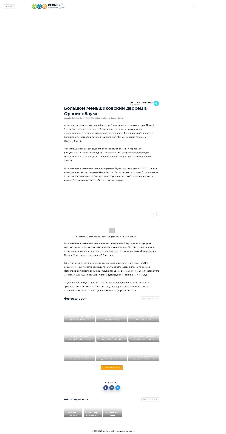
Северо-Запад (117, 118)
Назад (10, 6)
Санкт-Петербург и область (98, 118)
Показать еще (111, 368)
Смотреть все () (149, 299)
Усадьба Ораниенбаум (74, 118)
